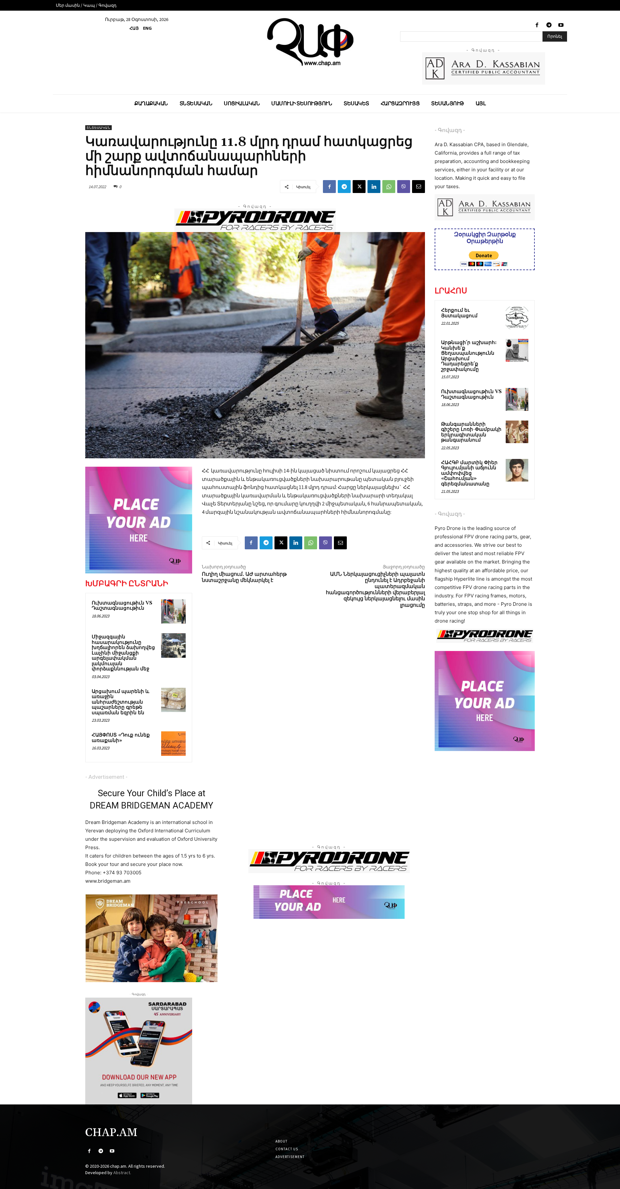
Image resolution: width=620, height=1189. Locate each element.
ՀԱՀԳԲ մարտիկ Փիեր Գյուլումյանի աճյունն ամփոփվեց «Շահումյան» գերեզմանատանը (469, 473)
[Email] (418, 186)
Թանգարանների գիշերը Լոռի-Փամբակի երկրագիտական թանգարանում (471, 432)
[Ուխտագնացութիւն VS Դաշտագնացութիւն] (173, 611)
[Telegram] (549, 25)
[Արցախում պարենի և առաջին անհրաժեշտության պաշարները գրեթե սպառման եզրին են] (173, 700)
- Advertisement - (106, 777)
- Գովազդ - (450, 130)
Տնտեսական (98, 128)
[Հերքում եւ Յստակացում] (517, 318)
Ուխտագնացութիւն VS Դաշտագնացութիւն (122, 606)
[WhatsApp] (388, 186)
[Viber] (403, 186)
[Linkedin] (373, 186)
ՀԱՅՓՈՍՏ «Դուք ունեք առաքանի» (121, 738)
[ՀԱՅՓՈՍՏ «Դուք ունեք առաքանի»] (173, 743)
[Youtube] (561, 25)
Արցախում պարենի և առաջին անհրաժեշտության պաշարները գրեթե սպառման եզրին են (120, 702)
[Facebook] (536, 25)
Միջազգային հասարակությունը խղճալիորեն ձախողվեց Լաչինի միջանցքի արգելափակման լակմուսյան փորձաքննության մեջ (123, 653)
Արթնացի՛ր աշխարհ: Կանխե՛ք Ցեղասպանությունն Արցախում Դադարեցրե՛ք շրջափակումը (469, 356)
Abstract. (122, 1172)
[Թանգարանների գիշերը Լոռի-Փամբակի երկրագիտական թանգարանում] (517, 432)
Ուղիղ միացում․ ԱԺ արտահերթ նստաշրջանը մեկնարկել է (244, 577)
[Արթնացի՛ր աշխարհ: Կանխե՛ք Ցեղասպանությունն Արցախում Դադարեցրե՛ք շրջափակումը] (517, 350)
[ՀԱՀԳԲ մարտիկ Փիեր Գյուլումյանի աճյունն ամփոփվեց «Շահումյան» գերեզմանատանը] (517, 470)
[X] (359, 186)
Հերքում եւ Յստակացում (459, 313)
